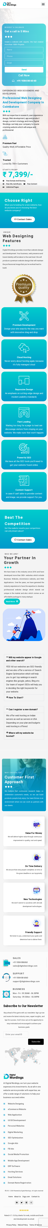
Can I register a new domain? (23, 709)
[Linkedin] (26, 1202)
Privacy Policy (11, 1225)
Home (10, 1197)
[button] (43, 4)
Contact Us (35, 1197)
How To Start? (16, 697)
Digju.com (26, 1197)
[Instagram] (31, 1202)
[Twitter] (21, 1202)
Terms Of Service (35, 1225)
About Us (17, 1197)
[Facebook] (16, 1202)
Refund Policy (23, 1225)
